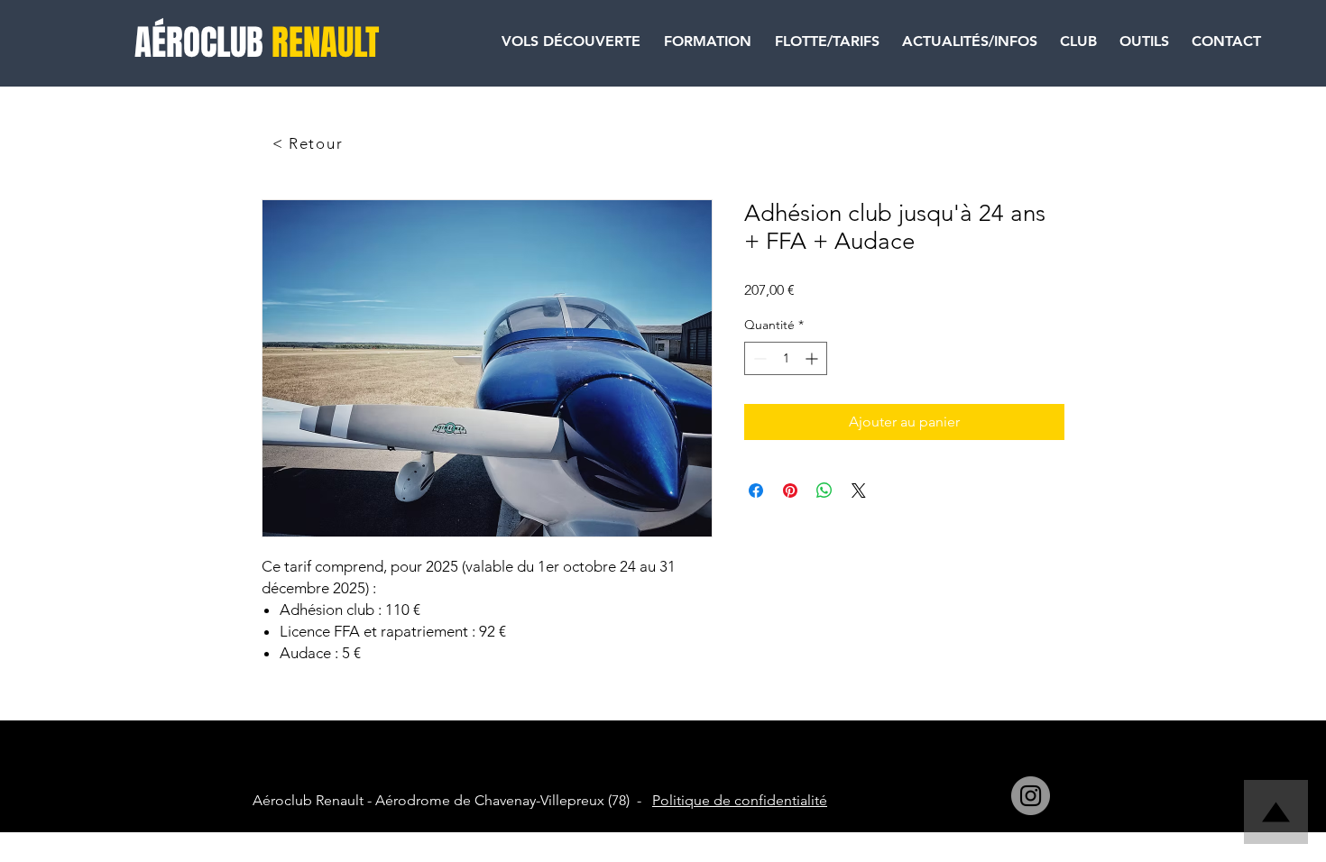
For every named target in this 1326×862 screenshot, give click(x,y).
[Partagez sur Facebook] (756, 490)
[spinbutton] (785, 358)
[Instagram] (1030, 795)
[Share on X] (859, 490)
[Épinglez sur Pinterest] (790, 490)
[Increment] (813, 358)
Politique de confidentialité (739, 800)
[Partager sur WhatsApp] (824, 490)
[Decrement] (758, 358)
